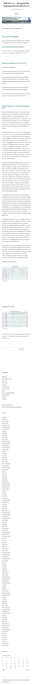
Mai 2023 (4, 475)
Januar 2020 (5, 530)
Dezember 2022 (6, 484)
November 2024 (6, 443)
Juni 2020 (4, 522)
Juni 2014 (4, 635)
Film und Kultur (6, 389)
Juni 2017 (4, 585)
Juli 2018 (4, 562)
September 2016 (6, 595)
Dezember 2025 (6, 425)
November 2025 (6, 427)
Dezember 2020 (6, 512)
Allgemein (12, 53)
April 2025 (4, 435)
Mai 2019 (4, 542)
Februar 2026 (5, 421)
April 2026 (4, 419)
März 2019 (4, 546)
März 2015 (4, 621)
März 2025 (4, 437)
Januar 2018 (5, 575)
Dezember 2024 (6, 441)
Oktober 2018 (5, 556)
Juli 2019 (4, 538)
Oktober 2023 (5, 465)
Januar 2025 (5, 439)
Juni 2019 (4, 540)
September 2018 (6, 558)
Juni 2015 (4, 615)
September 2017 (6, 583)
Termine (17, 95)
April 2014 (4, 639)
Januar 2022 (5, 498)
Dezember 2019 (6, 532)
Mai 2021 (4, 506)
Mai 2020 (4, 524)
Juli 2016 (4, 597)
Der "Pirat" (4, 380)
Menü (16, 13)
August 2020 (5, 520)
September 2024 (6, 447)
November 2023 (6, 463)
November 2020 (6, 514)
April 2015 (4, 619)
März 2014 (4, 641)
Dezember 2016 (6, 593)
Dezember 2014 (6, 625)
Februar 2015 (5, 623)
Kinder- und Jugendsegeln (8, 393)
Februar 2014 (5, 643)
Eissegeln (17, 53)
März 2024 (4, 459)
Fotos (3, 391)
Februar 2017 (5, 591)
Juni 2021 (4, 504)
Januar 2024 (5, 461)
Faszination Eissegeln (10, 36)
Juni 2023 (4, 473)
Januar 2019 (5, 550)
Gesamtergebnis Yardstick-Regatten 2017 (16, 107)
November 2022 (6, 486)
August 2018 (5, 560)
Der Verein (4, 382)
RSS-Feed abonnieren (7, 405)
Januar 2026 (5, 423)
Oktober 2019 (5, 534)
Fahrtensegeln (5, 387)
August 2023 (5, 469)
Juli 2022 (4, 492)
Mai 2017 (4, 587)
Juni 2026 (4, 417)
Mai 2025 (4, 433)
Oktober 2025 (5, 429)
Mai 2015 (4, 617)
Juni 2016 (4, 599)
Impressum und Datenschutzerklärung (11, 407)
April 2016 (4, 603)
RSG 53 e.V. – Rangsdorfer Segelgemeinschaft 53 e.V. (16, 4)
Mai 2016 (4, 601)
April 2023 (4, 477)
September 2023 (6, 467)
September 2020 (6, 518)
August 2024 (5, 449)
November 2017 (6, 579)
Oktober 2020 (5, 516)
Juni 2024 (4, 453)
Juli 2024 (4, 451)
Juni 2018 (4, 564)
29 (11, 667)
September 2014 (6, 629)
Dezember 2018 (6, 552)
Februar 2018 (5, 572)
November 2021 (6, 500)
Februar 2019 (5, 548)
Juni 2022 (4, 494)
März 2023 (4, 480)
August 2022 (5, 490)
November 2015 (6, 609)
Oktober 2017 (5, 581)
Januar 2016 (5, 605)
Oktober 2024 (5, 445)
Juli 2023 (4, 471)
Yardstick (25, 336)
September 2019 (6, 536)
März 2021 (4, 508)
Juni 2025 (4, 431)
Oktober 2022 (5, 488)
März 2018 (4, 570)
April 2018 (4, 568)
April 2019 (4, 544)
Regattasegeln (18, 336)
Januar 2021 (5, 510)
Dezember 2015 (6, 607)
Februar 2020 (5, 528)
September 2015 (6, 613)
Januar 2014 (5, 645)
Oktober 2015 (5, 611)
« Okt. (3, 670)
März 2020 (4, 526)
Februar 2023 (5, 482)
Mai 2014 (4, 637)
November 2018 (6, 554)
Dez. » (27, 670)
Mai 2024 (4, 455)
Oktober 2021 (5, 502)
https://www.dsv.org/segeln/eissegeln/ (13, 47)
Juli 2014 (4, 633)
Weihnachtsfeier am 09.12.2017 (14, 63)
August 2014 (5, 631)
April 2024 (4, 457)
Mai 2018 (4, 566)
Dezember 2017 (6, 577)
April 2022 (4, 496)
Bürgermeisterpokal (7, 378)
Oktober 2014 (5, 627)
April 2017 (4, 589)
